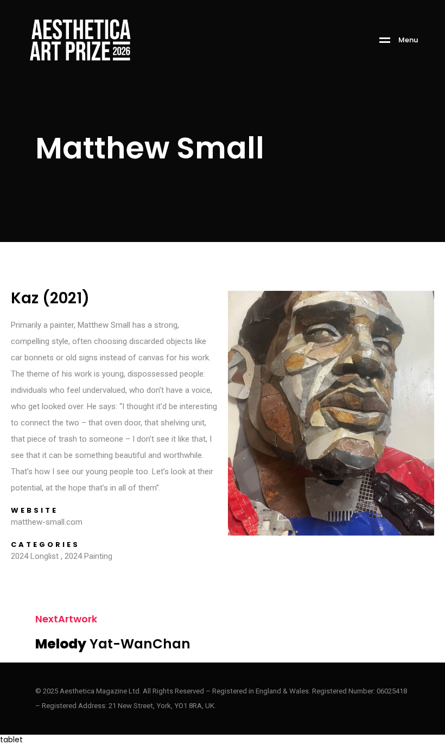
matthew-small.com (46, 522)
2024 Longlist (35, 556)
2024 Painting (88, 556)
